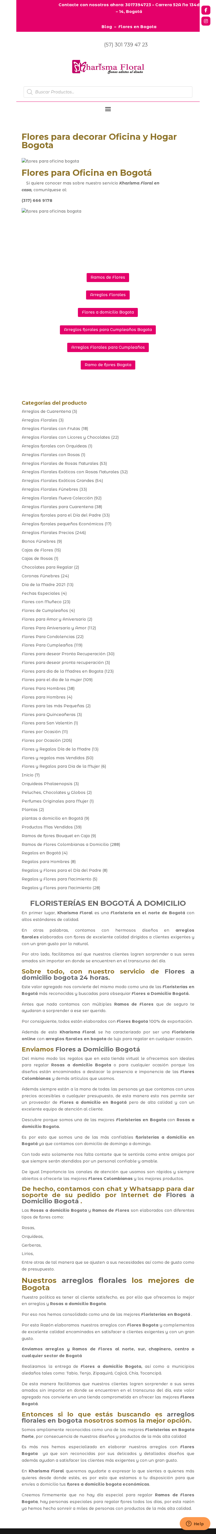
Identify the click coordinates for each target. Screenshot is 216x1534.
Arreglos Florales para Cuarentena (57, 506)
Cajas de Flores (37, 550)
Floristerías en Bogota (141, 1119)
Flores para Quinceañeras (49, 714)
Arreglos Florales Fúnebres (50, 489)
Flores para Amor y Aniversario (54, 619)
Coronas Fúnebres (41, 575)
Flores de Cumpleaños (45, 610)
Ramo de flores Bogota (108, 364)
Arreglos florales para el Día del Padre (61, 515)
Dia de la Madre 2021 (44, 584)
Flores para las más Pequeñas (53, 705)
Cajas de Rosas (37, 558)
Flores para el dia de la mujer (52, 679)
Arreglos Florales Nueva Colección (57, 498)
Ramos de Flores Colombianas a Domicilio (65, 844)
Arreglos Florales (108, 294)
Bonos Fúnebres (39, 541)
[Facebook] (205, 10)
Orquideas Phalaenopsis (47, 783)
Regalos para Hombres (45, 861)
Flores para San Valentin (47, 723)
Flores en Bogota (137, 26)
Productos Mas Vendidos (47, 827)
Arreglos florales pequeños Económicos (63, 523)
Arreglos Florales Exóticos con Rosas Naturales (70, 471)
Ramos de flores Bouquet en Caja (56, 835)
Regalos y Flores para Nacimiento (56, 879)
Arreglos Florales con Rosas (51, 454)
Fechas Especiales (41, 593)
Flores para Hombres (44, 697)
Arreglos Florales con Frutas (51, 428)
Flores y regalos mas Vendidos (53, 757)
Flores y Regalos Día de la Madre (56, 749)
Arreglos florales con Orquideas (54, 446)
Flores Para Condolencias (48, 636)
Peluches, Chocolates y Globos (54, 792)
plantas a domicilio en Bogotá (52, 818)
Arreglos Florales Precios (48, 532)
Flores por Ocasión (41, 731)
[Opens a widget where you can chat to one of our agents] (194, 1524)
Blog (107, 26)
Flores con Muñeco (42, 601)
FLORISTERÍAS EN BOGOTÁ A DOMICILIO (108, 903)
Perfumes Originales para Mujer (55, 801)
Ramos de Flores (108, 277)
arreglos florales (94, 1280)
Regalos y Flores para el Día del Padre (61, 870)
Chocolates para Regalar (47, 567)
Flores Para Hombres (44, 688)
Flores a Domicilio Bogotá (160, 993)
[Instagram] (205, 21)
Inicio (27, 775)
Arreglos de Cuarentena (46, 411)
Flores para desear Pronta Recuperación (63, 653)
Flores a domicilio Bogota (108, 312)
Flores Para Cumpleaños (47, 645)
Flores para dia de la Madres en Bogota (62, 671)
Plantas (30, 809)
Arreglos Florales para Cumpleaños (108, 347)
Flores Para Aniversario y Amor (54, 627)
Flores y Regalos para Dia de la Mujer (61, 766)
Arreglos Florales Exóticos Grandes (58, 480)
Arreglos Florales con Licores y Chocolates (66, 437)
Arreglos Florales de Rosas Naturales (60, 463)
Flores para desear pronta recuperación (63, 662)
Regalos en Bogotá (41, 852)
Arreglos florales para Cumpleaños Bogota (108, 329)
